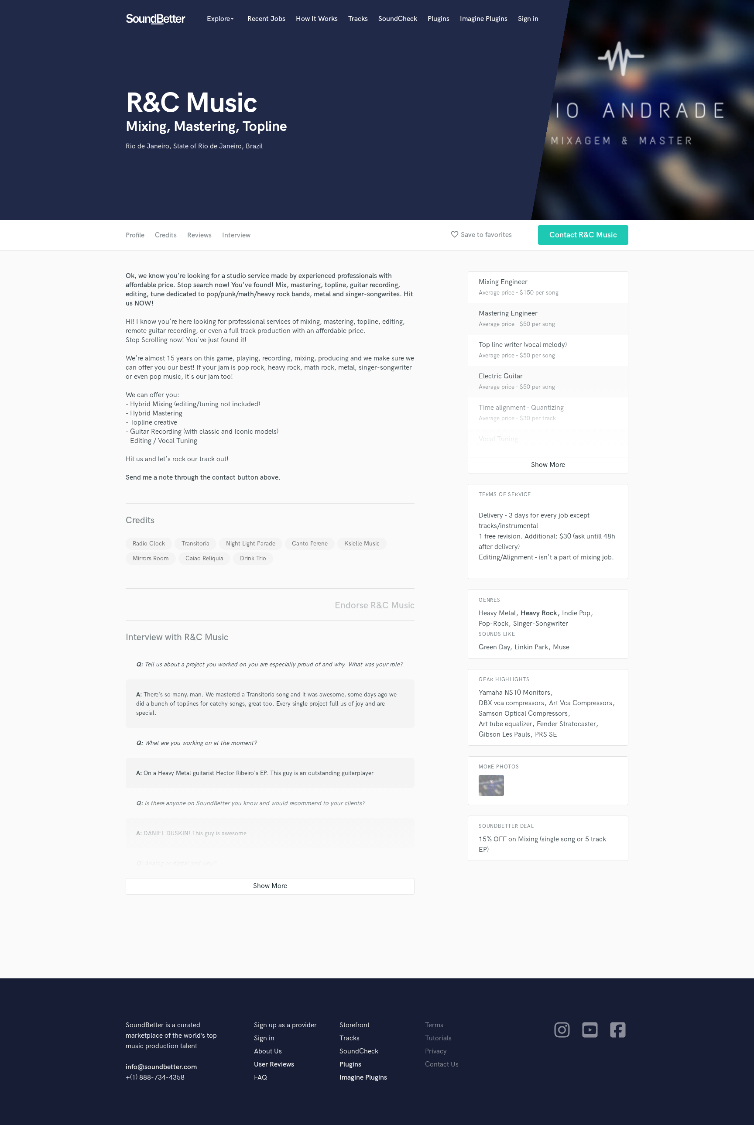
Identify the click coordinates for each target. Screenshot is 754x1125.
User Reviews (274, 1064)
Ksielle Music (362, 543)
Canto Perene (310, 543)
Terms (434, 1025)
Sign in (528, 19)
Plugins (438, 19)
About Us (268, 1051)
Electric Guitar (501, 376)
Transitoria (195, 543)
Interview (236, 235)
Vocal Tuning (498, 439)
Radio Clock (149, 543)
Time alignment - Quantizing (521, 408)
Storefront (354, 1025)
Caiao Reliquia (204, 558)
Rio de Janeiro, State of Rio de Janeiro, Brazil (194, 146)
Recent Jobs (266, 19)
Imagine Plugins (483, 19)
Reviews (199, 235)
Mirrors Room (151, 558)
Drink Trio (253, 558)
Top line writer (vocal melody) (523, 345)
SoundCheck (397, 19)
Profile (135, 235)
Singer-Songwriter (540, 624)
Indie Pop (576, 613)
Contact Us (442, 1064)
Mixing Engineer (503, 282)
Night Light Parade (250, 543)
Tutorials (438, 1038)
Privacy (436, 1051)
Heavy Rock (539, 613)
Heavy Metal (497, 613)
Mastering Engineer (508, 313)
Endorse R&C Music (375, 605)
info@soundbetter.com (161, 1067)
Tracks (358, 19)
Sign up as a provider (285, 1025)
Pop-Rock (493, 624)
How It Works (317, 19)
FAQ (260, 1078)
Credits (166, 235)
